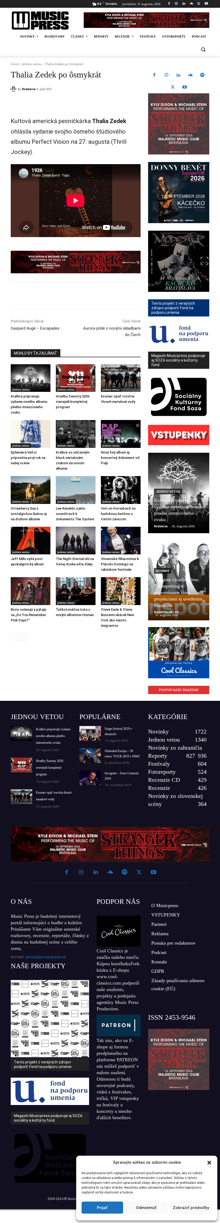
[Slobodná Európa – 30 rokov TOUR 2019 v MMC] (90, 755)
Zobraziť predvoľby (191, 1207)
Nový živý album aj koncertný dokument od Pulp (120, 457)
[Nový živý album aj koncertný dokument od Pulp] (121, 434)
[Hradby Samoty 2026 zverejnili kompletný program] (76, 378)
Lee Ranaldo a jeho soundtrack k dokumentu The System (75, 513)
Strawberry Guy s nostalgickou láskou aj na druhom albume (29, 513)
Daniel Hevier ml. (166, 612)
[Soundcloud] (191, 4)
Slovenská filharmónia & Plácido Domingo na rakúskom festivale (120, 564)
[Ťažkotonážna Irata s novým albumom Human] (76, 591)
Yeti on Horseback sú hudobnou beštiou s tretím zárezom (118, 513)
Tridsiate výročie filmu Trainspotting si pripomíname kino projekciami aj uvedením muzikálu (178, 592)
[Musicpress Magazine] (44, 20)
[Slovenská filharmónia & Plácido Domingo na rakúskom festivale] (121, 541)
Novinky (162, 571)
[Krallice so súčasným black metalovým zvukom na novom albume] (76, 434)
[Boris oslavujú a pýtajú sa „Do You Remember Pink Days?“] (30, 591)
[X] (199, 4)
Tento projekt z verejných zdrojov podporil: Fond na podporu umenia (42, 1064)
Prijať (102, 1207)
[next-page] (22, 637)
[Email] (88, 102)
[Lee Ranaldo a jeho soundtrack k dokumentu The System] (76, 490)
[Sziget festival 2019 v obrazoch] (90, 733)
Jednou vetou (31, 64)
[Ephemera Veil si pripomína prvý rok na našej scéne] (30, 434)
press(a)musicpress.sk (46, 957)
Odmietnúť (146, 1207)
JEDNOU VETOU (37, 717)
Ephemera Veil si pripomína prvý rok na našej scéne (28, 457)
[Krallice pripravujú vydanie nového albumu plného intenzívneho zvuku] (30, 378)
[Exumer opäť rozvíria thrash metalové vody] (121, 378)
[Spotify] (202, 75)
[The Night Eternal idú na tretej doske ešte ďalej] (76, 541)
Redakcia (29, 89)
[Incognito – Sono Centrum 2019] (90, 778)
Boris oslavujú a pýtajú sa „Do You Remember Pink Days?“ (28, 614)
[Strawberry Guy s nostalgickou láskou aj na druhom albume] (30, 490)
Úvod (15, 64)
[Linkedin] (184, 4)
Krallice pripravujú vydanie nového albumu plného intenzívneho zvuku (53, 736)
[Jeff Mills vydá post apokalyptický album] (30, 541)
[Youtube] (206, 4)
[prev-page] (14, 637)
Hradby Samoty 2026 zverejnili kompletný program (72, 401)
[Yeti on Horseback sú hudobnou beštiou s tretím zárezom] (121, 490)
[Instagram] (176, 4)
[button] (209, 1162)
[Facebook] (169, 4)
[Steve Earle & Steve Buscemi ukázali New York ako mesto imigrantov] (121, 591)
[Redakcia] (14, 89)
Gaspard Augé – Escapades (35, 328)
